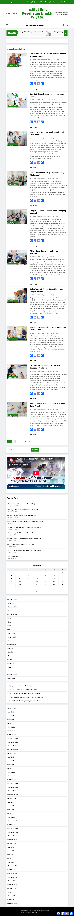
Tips (9, 667)
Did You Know (12, 614)
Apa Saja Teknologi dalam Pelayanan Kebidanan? (17, 32)
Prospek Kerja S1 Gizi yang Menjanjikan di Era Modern (24, 527)
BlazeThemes (33, 912)
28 (45, 584)
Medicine (11, 656)
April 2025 (11, 768)
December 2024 (13, 783)
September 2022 (13, 885)
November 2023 (13, 832)
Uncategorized (12, 674)
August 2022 (12, 888)
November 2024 (13, 787)
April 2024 (11, 813)
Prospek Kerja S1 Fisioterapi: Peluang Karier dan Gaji (24, 515)
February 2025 (12, 776)
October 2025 (12, 746)
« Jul (36, 592)
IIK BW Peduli (12, 637)
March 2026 (11, 727)
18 (20, 581)
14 (45, 578)
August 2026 (12, 708)
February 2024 (12, 821)
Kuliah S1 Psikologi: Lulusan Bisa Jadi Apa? (21, 544)
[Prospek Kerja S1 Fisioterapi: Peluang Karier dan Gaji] (39, 34)
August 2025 (12, 753)
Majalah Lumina (13, 556)
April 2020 (11, 892)
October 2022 (12, 881)
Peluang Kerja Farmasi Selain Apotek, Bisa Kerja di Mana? (25, 521)
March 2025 (11, 772)
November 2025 (13, 742)
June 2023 (11, 851)
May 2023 (11, 854)
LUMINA (10, 652)
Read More (33, 89)
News (10, 659)
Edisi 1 (10, 618)
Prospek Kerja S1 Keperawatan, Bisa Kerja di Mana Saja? (25, 539)
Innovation (11, 641)
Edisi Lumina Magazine (34, 25)
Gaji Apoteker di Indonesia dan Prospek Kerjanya (47, 2)
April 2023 (11, 858)
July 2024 (11, 802)
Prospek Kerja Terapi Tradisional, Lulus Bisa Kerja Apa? (24, 550)
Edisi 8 (10, 626)
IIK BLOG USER (35, 59)
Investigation (12, 644)
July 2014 (11, 900)
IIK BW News (12, 633)
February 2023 (12, 866)
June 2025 (11, 761)
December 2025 (13, 738)
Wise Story (11, 678)
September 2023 (13, 840)
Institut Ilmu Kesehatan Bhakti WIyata (37, 13)
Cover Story (11, 611)
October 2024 (12, 791)
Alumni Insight (12, 599)
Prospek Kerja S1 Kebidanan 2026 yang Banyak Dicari (24, 533)
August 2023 (12, 843)
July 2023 (11, 847)
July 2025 (11, 757)
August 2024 (12, 798)
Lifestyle (10, 648)
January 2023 (12, 870)
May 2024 (11, 809)
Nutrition (11, 663)
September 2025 (13, 749)
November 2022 (13, 877)
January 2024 (12, 824)
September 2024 (13, 794)
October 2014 (12, 896)
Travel (10, 671)
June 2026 (11, 716)
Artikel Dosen (12, 603)
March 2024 (11, 817)
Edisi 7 (10, 622)
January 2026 (12, 734)
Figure (10, 629)
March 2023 (11, 862)
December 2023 (13, 828)
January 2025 (12, 779)
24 (11, 584)
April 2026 (11, 723)
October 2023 (12, 836)
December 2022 (13, 873)
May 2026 (11, 719)
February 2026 (12, 731)
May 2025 (11, 764)
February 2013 (12, 903)
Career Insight (13, 65)
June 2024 (11, 806)
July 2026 (11, 712)
